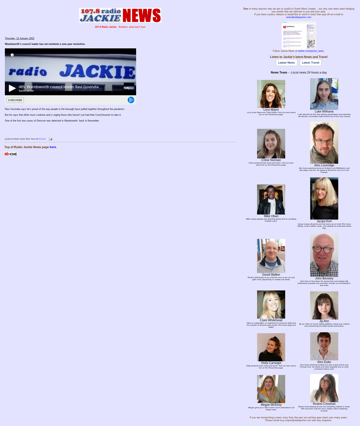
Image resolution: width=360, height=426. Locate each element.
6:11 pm (42, 139)
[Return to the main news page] (120, 21)
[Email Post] (50, 138)
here (53, 147)
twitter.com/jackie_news (311, 51)
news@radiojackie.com (298, 17)
